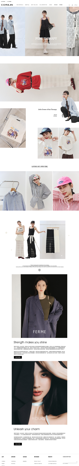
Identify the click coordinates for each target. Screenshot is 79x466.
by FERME (9, 1)
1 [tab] (77, 50)
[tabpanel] (39, 31)
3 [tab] (77, 53)
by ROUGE (3, 1)
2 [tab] (77, 52)
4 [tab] (77, 54)
